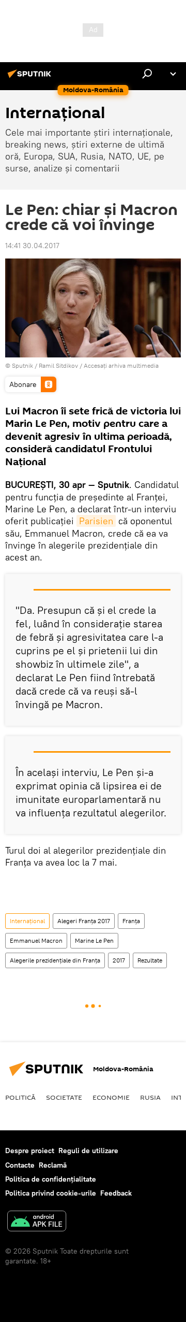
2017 (119, 960)
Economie (111, 1097)
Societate (64, 1097)
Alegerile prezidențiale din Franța (55, 960)
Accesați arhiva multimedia (121, 365)
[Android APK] (37, 1222)
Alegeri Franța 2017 (83, 921)
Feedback (116, 1193)
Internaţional (27, 921)
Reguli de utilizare (88, 1150)
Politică (20, 1097)
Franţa (131, 921)
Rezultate (149, 960)
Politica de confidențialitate (50, 1179)
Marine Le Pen (94, 940)
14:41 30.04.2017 (32, 245)
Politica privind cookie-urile (50, 1193)
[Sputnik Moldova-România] (31, 77)
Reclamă (53, 1165)
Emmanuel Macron (36, 940)
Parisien (96, 521)
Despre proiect (29, 1150)
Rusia (150, 1097)
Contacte (20, 1165)
